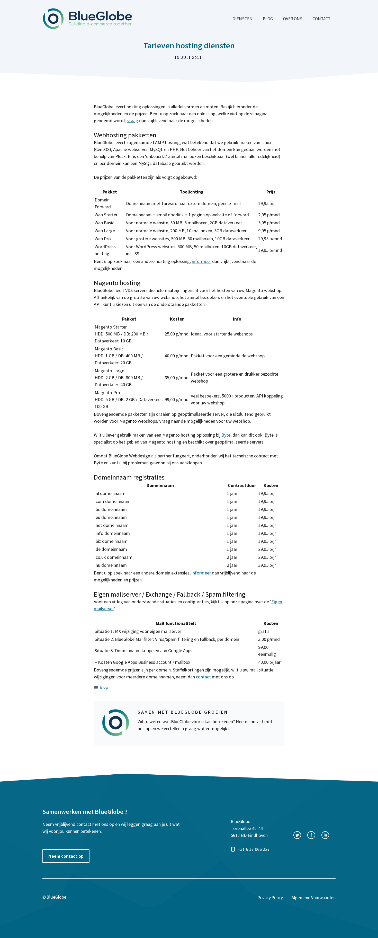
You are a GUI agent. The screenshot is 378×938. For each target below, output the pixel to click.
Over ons (292, 19)
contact (203, 677)
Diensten (242, 19)
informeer (201, 261)
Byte (225, 435)
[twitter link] (297, 835)
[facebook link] (311, 835)
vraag (132, 120)
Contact (321, 19)
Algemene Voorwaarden (314, 897)
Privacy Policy (270, 897)
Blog (268, 19)
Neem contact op (66, 856)
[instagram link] (325, 835)
